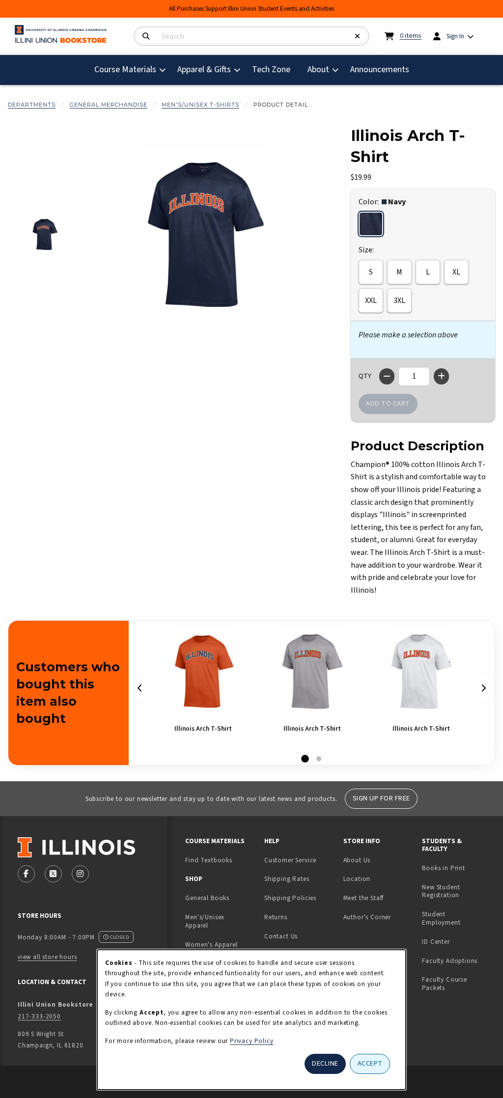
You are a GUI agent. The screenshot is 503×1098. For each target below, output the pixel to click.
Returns (275, 917)
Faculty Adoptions (449, 960)
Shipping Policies (290, 898)
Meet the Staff (363, 898)
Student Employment (457, 918)
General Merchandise (108, 104)
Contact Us (281, 936)
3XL (399, 300)
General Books (207, 898)
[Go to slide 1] (305, 759)
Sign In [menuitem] (455, 36)
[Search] (146, 36)
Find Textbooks (208, 860)
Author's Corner (367, 917)
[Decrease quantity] (386, 376)
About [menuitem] (318, 69)
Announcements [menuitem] (379, 69)
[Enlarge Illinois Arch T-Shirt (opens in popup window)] (204, 235)
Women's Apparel (211, 944)
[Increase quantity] (441, 376)
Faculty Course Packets (444, 983)
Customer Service (290, 860)
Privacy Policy (252, 1040)
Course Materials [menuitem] (125, 69)
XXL (371, 300)
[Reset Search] (357, 36)
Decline (325, 1063)
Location (357, 878)
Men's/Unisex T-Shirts (200, 104)
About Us (357, 860)
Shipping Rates (286, 878)
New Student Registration (441, 891)
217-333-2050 (39, 1016)
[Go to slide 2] (319, 759)
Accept (370, 1063)
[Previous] (140, 688)
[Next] (483, 688)
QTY (365, 376)
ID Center (457, 941)
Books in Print (457, 868)
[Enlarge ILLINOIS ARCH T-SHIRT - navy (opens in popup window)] (45, 234)
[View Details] (203, 671)
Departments (32, 104)
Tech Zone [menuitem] (275, 69)
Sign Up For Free (381, 798)
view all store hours (47, 956)
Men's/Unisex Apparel (204, 921)
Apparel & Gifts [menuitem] (204, 69)
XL (456, 272)
